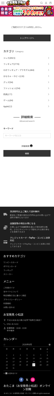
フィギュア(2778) (11, 63)
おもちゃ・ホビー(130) (13, 76)
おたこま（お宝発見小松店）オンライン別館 (27, 387)
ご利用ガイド (9, 287)
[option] (27, 357)
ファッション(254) (11, 88)
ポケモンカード (10, 266)
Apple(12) (7, 106)
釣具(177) (7, 94)
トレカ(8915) (9, 57)
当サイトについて (10, 291)
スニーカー (8, 274)
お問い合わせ (9, 307)
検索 (27, 153)
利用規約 (7, 303)
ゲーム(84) (8, 100)
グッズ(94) (8, 82)
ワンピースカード (10, 262)
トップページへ (27, 37)
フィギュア (8, 270)
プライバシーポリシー (12, 299)
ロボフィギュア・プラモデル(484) (18, 69)
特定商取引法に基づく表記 (14, 295)
